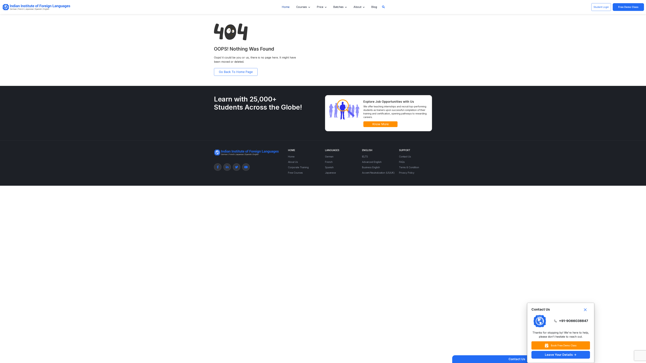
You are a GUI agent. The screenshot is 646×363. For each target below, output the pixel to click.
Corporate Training (298, 167)
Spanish (329, 167)
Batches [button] (338, 7)
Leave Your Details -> (561, 354)
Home (286, 7)
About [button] (357, 7)
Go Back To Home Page (236, 72)
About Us (293, 161)
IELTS (365, 156)
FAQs (402, 161)
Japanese (330, 172)
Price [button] (320, 7)
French (329, 161)
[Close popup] (585, 310)
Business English (371, 167)
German (329, 156)
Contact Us (405, 156)
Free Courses (295, 172)
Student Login (601, 7)
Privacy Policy (406, 172)
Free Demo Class (628, 7)
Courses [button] (301, 7)
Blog (374, 7)
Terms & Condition (409, 167)
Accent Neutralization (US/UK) (378, 172)
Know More (380, 124)
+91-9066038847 (573, 321)
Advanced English (372, 161)
